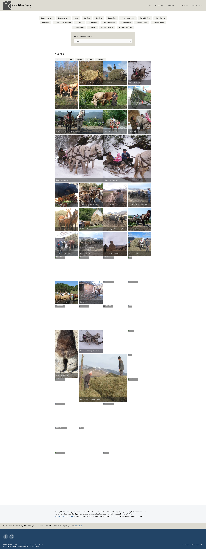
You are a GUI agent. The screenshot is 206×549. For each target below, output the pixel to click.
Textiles (79, 23)
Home (149, 5)
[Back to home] (17, 5)
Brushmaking (63, 18)
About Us (159, 5)
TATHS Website (197, 5)
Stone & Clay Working (63, 23)
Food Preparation (128, 18)
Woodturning (126, 23)
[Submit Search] (130, 41)
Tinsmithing (92, 23)
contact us (78, 526)
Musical (92, 27)
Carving (87, 18)
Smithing (45, 23)
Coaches (99, 18)
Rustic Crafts (79, 27)
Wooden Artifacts (125, 27)
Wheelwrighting (109, 23)
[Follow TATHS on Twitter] (11, 536)
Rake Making (145, 18)
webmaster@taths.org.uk (64, 516)
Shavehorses (160, 18)
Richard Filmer (158, 23)
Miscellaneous (142, 23)
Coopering (112, 18)
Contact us (182, 5)
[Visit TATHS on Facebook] (5, 536)
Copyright (170, 5)
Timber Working (107, 27)
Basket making (46, 18)
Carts (76, 18)
